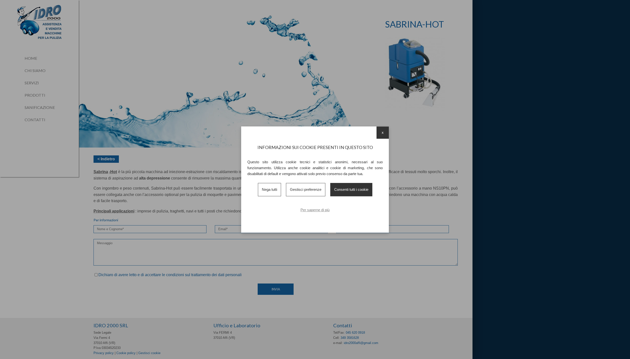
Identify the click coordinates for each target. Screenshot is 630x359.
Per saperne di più (315, 210)
